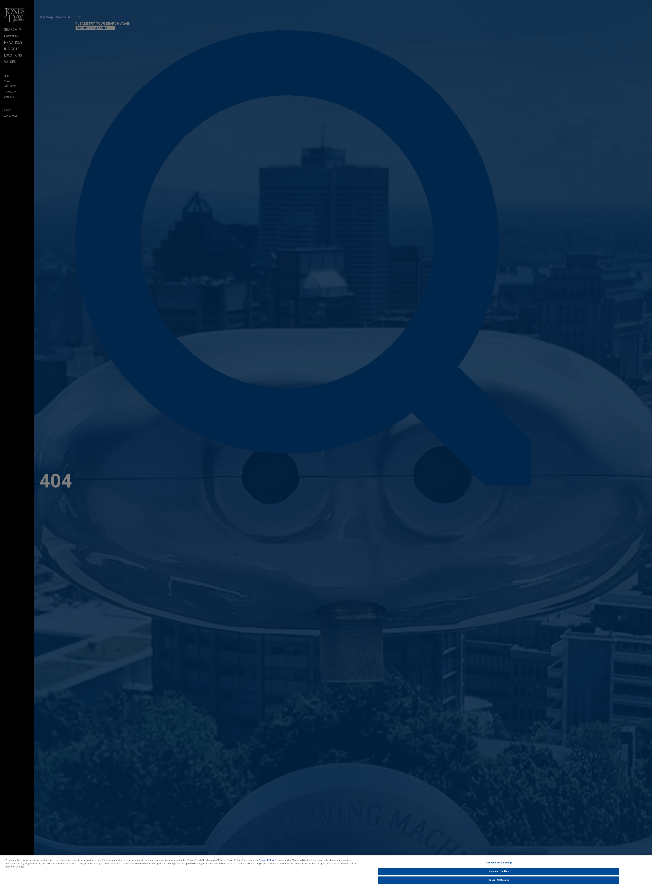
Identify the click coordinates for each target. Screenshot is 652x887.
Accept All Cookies (498, 880)
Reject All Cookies (499, 871)
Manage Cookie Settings (499, 862)
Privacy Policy (266, 860)
